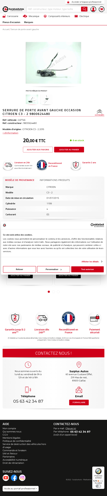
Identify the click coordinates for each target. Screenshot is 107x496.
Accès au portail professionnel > (20, 488)
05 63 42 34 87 (28, 401)
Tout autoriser (87, 269)
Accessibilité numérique (15, 460)
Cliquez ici (71, 428)
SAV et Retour (10, 453)
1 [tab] (48, 291)
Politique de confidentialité (17, 441)
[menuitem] (10, 16)
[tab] (20, 179)
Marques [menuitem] (28, 22)
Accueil (6, 29)
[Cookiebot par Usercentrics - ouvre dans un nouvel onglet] (92, 225)
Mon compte (9, 428)
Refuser (19, 269)
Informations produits (55, 180)
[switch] (98, 486)
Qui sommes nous (12, 431)
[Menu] (102, 468)
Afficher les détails (90, 261)
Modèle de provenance (19, 180)
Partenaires (9, 456)
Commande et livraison (14, 450)
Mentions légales (11, 438)
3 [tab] (58, 291)
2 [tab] (53, 291)
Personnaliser (52, 269)
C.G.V (5, 435)
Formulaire (79, 402)
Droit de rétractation (13, 463)
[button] (32, 99)
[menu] (53, 19)
